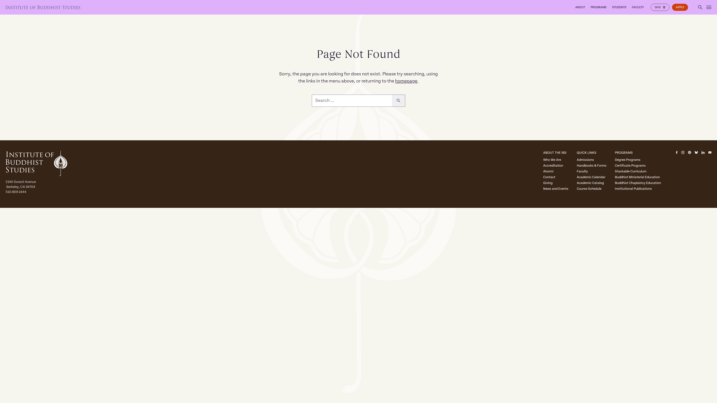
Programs (598, 7)
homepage (406, 81)
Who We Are (552, 160)
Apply (680, 7)
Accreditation (553, 165)
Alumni (548, 171)
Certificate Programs (630, 165)
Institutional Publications (633, 188)
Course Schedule (589, 188)
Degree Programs (627, 160)
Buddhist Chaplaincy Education (638, 183)
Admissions (585, 160)
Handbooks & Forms (591, 165)
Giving (548, 183)
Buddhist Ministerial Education (637, 177)
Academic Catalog (590, 183)
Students (619, 7)
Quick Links (586, 152)
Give (658, 7)
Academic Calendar (591, 177)
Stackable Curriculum (630, 171)
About (580, 7)
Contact (549, 177)
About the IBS (555, 152)
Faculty (638, 7)
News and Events (555, 188)
